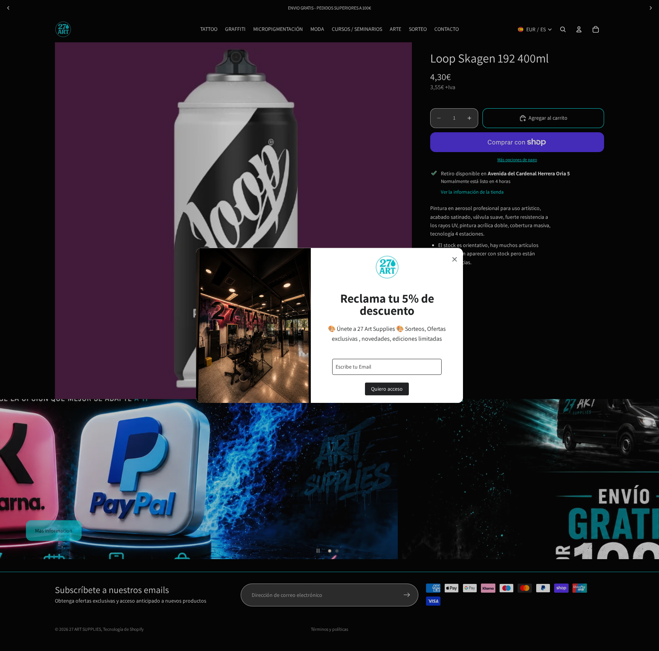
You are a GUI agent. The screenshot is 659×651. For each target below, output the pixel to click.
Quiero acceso (387, 389)
